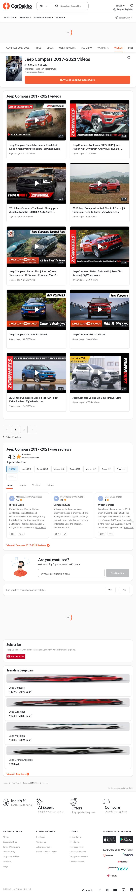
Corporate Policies (11, 856)
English (119, 5)
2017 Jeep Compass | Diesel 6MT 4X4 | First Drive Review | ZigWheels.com (33, 399)
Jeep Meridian (17, 735)
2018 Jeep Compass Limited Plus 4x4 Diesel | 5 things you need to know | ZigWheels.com (98, 210)
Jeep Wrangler (17, 711)
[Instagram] (123, 890)
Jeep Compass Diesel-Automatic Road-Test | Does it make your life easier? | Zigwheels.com (35, 146)
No (124, 589)
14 (103, 534)
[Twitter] (107, 890)
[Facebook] (100, 890)
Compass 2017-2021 (17, 47)
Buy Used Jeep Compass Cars (77, 79)
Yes (110, 589)
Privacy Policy (9, 851)
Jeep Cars (21, 773)
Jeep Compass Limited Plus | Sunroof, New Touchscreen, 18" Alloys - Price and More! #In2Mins (33, 273)
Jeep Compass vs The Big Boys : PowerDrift (96, 397)
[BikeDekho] (108, 855)
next (32, 429)
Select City (124, 17)
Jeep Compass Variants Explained (28, 334)
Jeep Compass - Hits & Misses (88, 334)
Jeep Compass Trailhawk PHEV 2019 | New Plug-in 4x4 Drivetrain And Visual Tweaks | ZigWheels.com (96, 147)
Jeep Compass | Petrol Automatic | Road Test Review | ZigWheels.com (97, 273)
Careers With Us (10, 842)
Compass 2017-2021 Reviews (31, 545)
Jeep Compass (17, 687)
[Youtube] (115, 890)
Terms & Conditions (11, 847)
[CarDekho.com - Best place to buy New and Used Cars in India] (17, 5)
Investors (7, 861)
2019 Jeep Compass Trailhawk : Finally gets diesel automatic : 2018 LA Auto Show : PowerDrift (33, 210)
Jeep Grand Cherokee (21, 759)
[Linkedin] (131, 890)
